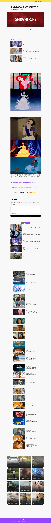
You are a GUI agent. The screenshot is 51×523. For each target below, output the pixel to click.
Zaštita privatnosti (24, 521)
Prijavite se (25, 215)
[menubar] (43, 1)
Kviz (29, 1)
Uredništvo (8, 521)
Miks (27, 1)
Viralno (25, 1)
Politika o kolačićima (29, 521)
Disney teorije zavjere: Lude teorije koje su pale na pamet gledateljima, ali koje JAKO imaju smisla (25, 182)
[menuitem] (43, 1)
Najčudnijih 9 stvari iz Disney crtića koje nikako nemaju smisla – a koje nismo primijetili (23, 187)
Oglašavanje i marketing (13, 521)
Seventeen (22, 69)
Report (31, 1)
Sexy (33, 1)
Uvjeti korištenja (19, 521)
